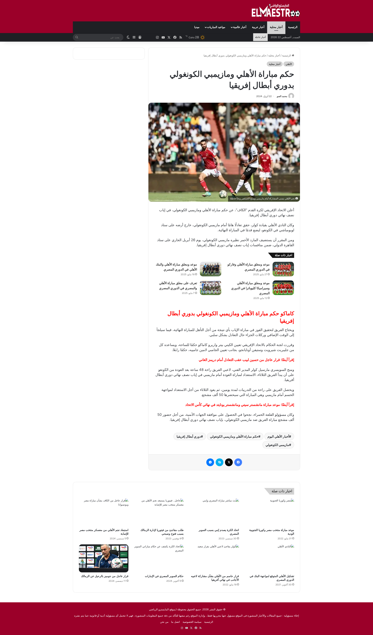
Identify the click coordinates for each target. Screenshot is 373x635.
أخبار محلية (276, 27)
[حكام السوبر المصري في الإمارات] (159, 558)
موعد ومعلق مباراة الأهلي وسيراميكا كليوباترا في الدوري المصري (250, 288)
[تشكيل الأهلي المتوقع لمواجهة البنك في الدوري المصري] (269, 558)
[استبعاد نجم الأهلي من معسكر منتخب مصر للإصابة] (103, 512)
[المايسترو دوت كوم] (276, 11)
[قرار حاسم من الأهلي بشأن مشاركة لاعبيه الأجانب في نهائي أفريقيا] (214, 558)
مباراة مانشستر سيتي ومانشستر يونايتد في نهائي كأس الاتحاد (232, 405)
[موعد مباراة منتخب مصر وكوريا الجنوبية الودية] (269, 512)
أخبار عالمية (239, 27)
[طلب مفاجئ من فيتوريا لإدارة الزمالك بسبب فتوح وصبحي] (159, 512)
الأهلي (289, 64)
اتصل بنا (175, 621)
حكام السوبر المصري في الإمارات (164, 576)
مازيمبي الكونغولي (277, 445)
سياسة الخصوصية (192, 621)
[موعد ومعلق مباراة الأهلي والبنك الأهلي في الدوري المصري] (210, 269)
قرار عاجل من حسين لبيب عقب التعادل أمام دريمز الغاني (239, 360)
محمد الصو (282, 96)
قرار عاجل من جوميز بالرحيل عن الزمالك (104, 576)
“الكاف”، (241, 210)
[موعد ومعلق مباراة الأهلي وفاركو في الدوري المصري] (283, 269)
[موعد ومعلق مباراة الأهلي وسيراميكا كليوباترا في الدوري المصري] (283, 287)
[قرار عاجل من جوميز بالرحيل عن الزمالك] (103, 558)
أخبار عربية (258, 27)
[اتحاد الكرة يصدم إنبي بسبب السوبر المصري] (214, 512)
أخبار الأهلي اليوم (278, 436)
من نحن (164, 621)
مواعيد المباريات (216, 27)
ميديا (197, 27)
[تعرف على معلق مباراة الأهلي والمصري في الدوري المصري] (210, 287)
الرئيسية (292, 27)
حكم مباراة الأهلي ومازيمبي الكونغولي (234, 436)
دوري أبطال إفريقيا (189, 436)
